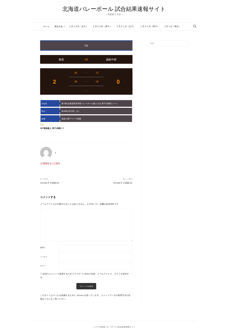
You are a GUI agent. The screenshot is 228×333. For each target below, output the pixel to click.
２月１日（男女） (172, 26)
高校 (42, 124)
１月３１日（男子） (149, 26)
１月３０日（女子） (78, 26)
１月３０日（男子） (102, 26)
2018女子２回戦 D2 (122, 182)
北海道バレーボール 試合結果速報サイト (114, 8)
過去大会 (58, 26)
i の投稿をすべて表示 (50, 163)
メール (43, 257)
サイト (43, 266)
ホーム (46, 26)
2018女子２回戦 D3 (49, 182)
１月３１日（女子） (125, 26)
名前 (42, 247)
